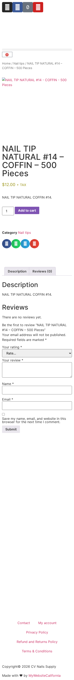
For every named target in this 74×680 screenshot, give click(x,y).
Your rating (12, 347)
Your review (12, 360)
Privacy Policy (37, 632)
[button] (37, 50)
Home (6, 63)
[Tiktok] (28, 7)
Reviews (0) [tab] (42, 271)
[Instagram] (7, 7)
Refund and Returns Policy (37, 642)
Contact (23, 623)
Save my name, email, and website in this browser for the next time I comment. (34, 420)
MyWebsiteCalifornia (45, 675)
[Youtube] (38, 7)
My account (47, 623)
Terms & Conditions (37, 651)
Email (7, 399)
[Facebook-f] (17, 7)
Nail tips (18, 63)
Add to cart (27, 210)
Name (8, 383)
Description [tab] (17, 271)
